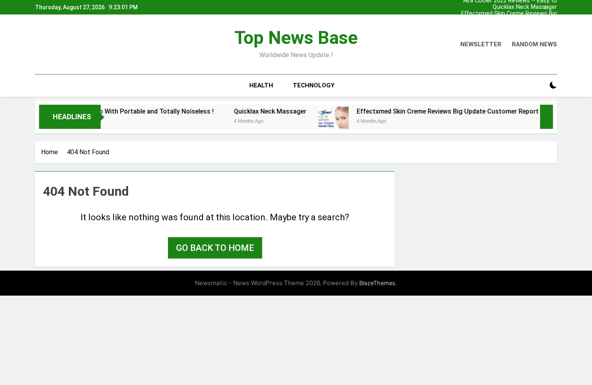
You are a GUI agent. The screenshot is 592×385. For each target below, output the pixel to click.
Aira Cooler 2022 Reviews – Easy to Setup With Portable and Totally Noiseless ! (510, 26)
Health (261, 85)
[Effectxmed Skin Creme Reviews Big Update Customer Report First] (324, 122)
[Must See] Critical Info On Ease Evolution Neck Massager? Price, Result (502, 20)
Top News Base (296, 37)
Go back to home (215, 248)
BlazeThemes (377, 282)
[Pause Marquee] (546, 117)
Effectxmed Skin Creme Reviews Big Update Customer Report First (509, 13)
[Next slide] (553, 5)
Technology (314, 85)
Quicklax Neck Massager (525, 7)
